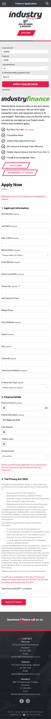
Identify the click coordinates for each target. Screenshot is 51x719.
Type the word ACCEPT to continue (16, 589)
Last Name (9, 226)
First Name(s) (10, 214)
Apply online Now (25, 84)
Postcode (8, 358)
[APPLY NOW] (26, 37)
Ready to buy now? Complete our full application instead (23, 197)
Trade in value (7, 439)
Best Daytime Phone (10, 298)
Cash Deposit (7, 427)
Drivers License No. (12, 274)
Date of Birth (10, 238)
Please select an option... (13, 255)
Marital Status (10, 250)
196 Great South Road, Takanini (25, 665)
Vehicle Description (12, 415)
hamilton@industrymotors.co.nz (25, 694)
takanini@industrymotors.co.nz (25, 674)
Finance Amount (11, 403)
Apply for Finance (13, 602)
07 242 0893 (25, 688)
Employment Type (12, 385)
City (6, 346)
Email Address (10, 262)
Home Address (11, 322)
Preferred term (7, 451)
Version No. (9, 286)
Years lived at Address (14, 370)
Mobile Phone (7, 310)
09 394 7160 (25, 668)
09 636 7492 (25, 622)
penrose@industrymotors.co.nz (25, 657)
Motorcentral (33, 715)
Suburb (7, 334)
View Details (29, 130)
